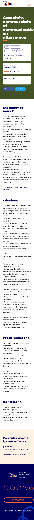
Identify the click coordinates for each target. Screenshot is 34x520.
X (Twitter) (21, 89)
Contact (8, 510)
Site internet (16, 71)
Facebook (9, 89)
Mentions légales (24, 510)
